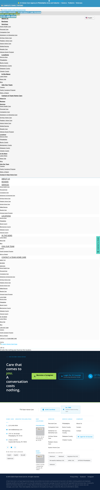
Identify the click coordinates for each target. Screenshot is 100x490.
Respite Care (4, 49)
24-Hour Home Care (6, 38)
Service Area (4, 57)
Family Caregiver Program (7, 90)
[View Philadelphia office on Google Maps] (40, 431)
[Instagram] (11, 447)
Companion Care (5, 32)
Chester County (4, 71)
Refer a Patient (4, 93)
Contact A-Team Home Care (12, 96)
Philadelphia (3, 60)
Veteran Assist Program (7, 52)
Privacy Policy (74, 477)
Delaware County (5, 68)
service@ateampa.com (15, 429)
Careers (2, 87)
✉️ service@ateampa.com (55, 1)
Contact (78, 431)
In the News (6, 74)
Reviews (5, 21)
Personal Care (4, 29)
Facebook (83, 477)
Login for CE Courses (86, 436)
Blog (1, 82)
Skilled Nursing (4, 46)
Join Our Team (7, 85)
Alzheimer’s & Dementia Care (8, 35)
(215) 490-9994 (13, 425)
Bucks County (4, 63)
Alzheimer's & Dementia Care (52, 432)
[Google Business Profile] (15, 447)
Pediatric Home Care (6, 41)
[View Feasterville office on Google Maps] (40, 459)
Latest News (3, 76)
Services (5, 24)
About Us (5, 18)
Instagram (91, 477)
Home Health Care (5, 26)
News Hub (3, 79)
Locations (5, 55)
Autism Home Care (5, 43)
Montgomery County (6, 66)
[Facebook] (7, 447)
